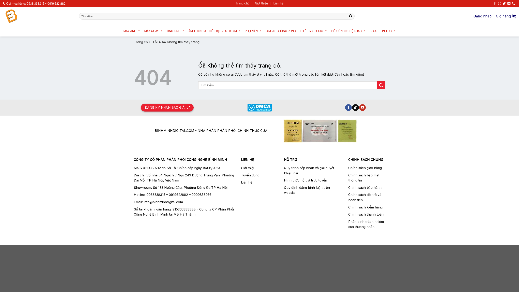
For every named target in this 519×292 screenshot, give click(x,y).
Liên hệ (278, 3)
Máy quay (151, 31)
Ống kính (173, 31)
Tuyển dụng (250, 175)
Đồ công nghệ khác (346, 31)
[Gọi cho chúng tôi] (513, 3)
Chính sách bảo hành (365, 188)
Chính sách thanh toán (366, 214)
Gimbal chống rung (281, 31)
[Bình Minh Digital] (38, 16)
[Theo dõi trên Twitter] (504, 3)
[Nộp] (350, 16)
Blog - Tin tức (381, 31)
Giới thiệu (261, 3)
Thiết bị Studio (311, 31)
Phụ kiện (251, 31)
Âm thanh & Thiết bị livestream (213, 31)
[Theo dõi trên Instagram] (499, 3)
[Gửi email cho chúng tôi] (508, 3)
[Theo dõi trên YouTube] (362, 107)
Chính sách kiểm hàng (365, 207)
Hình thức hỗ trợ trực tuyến (305, 180)
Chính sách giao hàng (365, 168)
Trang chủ (243, 3)
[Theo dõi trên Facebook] (494, 3)
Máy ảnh (129, 31)
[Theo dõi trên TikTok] (355, 107)
